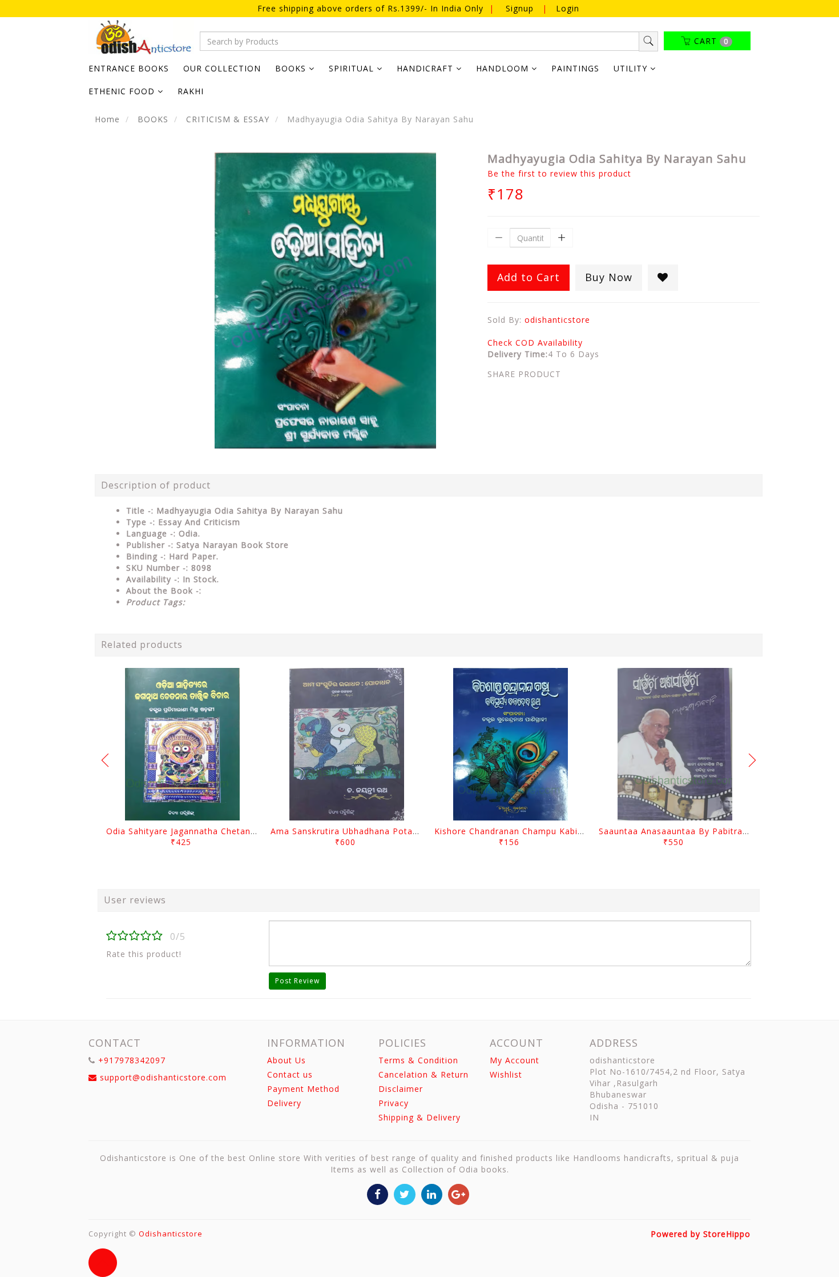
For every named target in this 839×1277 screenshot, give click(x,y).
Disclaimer (400, 1088)
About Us (286, 1060)
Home (107, 119)
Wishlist (506, 1074)
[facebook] (377, 1193)
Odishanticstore (171, 1233)
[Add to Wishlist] (663, 278)
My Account (514, 1060)
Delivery (284, 1103)
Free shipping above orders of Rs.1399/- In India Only (371, 8)
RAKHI (191, 91)
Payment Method (303, 1088)
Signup (520, 8)
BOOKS (153, 119)
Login (567, 8)
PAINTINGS (575, 68)
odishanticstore (557, 319)
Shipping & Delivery (419, 1117)
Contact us (290, 1074)
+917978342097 (132, 1060)
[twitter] (404, 1193)
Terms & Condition (418, 1060)
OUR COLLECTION (222, 68)
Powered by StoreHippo (701, 1233)
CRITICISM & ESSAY (227, 119)
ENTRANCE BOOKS (128, 68)
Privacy (393, 1103)
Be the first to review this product (559, 173)
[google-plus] (458, 1193)
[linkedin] (431, 1193)
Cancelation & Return (423, 1074)
